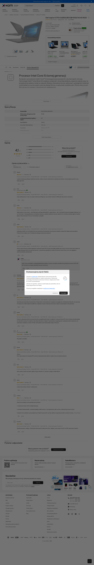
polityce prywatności (49, 288)
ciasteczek (34, 276)
